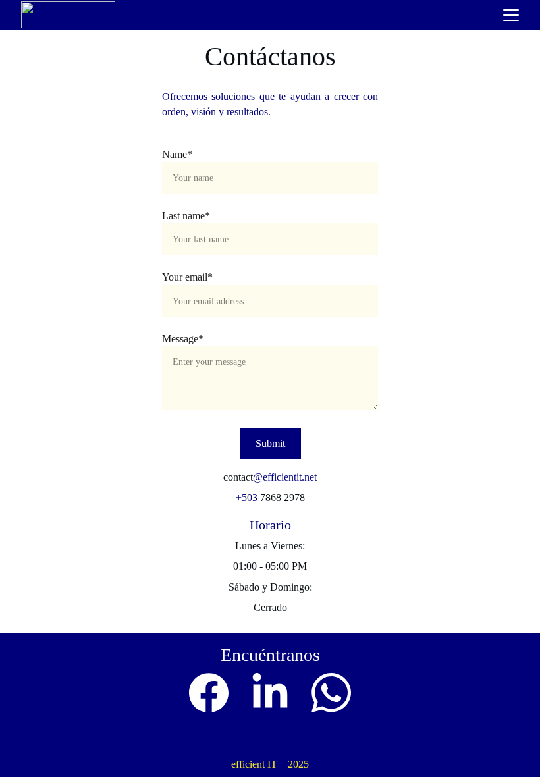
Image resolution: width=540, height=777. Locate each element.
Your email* (187, 276)
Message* (182, 338)
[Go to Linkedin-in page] (270, 692)
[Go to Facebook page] (209, 692)
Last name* (186, 215)
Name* (177, 154)
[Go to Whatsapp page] (331, 692)
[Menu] (511, 15)
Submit (270, 443)
